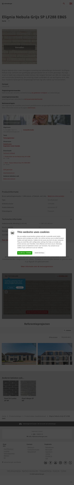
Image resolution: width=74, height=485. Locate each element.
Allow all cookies (24, 253)
